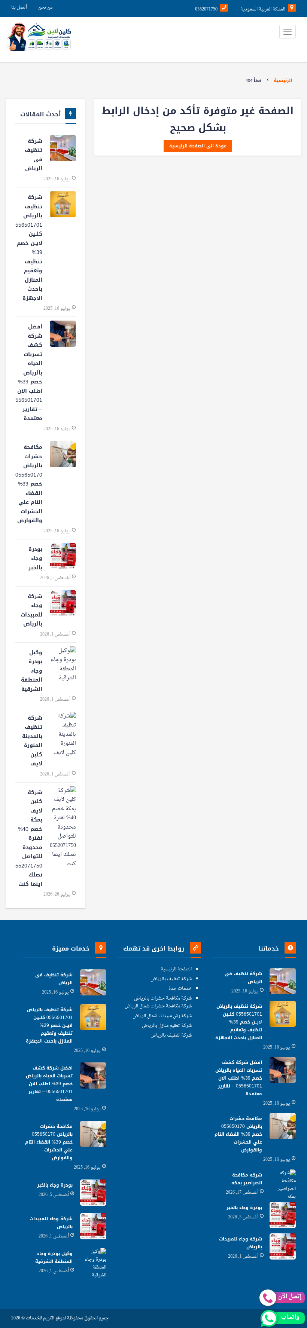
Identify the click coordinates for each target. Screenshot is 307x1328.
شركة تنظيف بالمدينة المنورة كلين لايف (32, 741)
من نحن (45, 7)
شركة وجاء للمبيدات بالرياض (31, 610)
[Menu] (287, 32)
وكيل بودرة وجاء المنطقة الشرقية (31, 671)
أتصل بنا (19, 7)
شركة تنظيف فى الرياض (33, 155)
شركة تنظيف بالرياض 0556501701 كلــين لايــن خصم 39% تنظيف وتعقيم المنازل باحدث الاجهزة (28, 247)
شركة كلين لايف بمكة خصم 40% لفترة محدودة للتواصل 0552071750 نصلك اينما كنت (28, 838)
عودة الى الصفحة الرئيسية (198, 146)
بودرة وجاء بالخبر (35, 558)
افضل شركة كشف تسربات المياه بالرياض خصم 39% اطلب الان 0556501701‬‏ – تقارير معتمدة (28, 372)
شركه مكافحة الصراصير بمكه (246, 1179)
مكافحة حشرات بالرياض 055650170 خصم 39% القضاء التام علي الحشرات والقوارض (28, 484)
